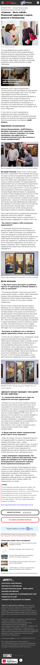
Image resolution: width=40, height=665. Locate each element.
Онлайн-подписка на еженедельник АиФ (19, 594)
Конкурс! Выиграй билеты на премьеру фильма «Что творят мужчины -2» (21, 556)
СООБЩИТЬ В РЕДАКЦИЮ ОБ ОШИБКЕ (16, 599)
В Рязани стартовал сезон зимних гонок (21, 549)
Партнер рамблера (18, 655)
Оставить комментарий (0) (20, 520)
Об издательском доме (11, 589)
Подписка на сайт (9, 597)
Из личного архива (8, 47)
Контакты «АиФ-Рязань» (12, 583)
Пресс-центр (28, 589)
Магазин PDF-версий (10, 591)
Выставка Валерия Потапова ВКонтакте (17, 505)
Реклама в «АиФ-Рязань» (12, 586)
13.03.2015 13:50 (6, 8)
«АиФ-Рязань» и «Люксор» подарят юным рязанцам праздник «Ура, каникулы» (21, 568)
